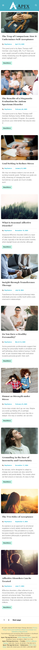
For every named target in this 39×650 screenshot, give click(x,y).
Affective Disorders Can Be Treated (16, 580)
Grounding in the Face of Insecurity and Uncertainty (17, 459)
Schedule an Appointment (19, 632)
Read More (7, 63)
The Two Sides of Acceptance (17, 516)
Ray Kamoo (8, 44)
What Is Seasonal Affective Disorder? (16, 224)
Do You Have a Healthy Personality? (14, 336)
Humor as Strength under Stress (16, 398)
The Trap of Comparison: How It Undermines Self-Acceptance (19, 38)
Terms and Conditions (14, 630)
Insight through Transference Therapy (18, 284)
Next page (17, 620)
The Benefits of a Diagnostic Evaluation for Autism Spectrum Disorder (17, 101)
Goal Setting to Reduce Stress (18, 163)
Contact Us (32, 630)
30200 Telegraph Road (24, 637)
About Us (25, 630)
